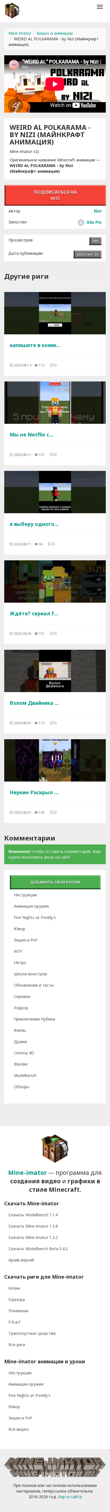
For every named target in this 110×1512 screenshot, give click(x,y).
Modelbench (25, 1075)
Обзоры (21, 1086)
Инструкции (25, 894)
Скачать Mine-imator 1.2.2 (33, 1237)
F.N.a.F (14, 1322)
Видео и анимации (55, 33)
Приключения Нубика (34, 1019)
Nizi (98, 211)
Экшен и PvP (26, 940)
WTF (18, 951)
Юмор (19, 928)
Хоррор (21, 1007)
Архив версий (21, 1260)
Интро (20, 962)
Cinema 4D (24, 1052)
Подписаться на (55, 195)
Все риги (16, 1344)
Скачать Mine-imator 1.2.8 (33, 1226)
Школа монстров (30, 973)
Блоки (14, 1288)
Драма (20, 1041)
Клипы (20, 1030)
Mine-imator (19, 33)
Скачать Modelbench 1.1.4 (33, 1214)
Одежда (16, 1299)
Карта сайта (70, 1496)
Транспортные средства (32, 1333)
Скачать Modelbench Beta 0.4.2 (38, 1248)
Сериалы (22, 996)
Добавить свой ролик (55, 882)
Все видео (18, 1429)
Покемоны (18, 1310)
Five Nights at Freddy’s (35, 917)
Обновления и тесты (34, 985)
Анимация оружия (31, 906)
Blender (21, 1064)
